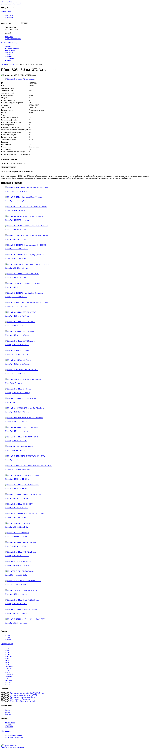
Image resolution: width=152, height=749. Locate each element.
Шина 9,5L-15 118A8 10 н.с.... (16, 249)
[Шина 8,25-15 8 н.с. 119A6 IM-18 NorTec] (21, 590)
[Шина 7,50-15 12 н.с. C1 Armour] (18, 360)
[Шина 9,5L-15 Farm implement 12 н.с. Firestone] (23, 197)
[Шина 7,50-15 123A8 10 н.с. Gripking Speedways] (24, 255)
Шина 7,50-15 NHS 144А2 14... (17, 412)
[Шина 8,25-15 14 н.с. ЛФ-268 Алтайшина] (22, 485)
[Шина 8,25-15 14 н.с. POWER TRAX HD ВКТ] (23, 494)
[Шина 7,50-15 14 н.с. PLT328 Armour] (20, 322)
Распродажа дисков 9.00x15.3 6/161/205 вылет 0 (28, 693)
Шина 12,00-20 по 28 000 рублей (22, 701)
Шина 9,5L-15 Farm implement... (17, 201)
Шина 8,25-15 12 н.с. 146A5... (16, 613)
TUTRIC (8, 668)
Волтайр (8, 682)
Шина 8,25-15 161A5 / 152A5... (17, 239)
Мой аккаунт (6, 731)
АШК (7, 678)
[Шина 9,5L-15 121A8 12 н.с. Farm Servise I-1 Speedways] (27, 264)
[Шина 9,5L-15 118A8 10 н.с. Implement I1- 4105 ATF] (25, 245)
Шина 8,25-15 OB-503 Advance (17, 565)
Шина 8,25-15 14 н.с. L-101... (16, 441)
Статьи (8, 60)
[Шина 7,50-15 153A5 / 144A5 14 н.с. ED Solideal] (24, 216)
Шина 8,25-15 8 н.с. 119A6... (16, 594)
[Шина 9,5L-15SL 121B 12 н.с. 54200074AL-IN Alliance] (26, 303)
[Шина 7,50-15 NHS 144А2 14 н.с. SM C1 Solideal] (24, 408)
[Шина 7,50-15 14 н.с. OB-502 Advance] (20, 542)
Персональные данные (14, 737)
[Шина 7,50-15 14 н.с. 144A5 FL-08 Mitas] (21, 427)
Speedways (9, 666)
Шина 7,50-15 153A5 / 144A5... (17, 220)
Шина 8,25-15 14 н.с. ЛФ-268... (17, 489)
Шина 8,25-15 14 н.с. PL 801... (16, 508)
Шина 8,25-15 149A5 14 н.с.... (16, 278)
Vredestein (9, 674)
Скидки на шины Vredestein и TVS (23, 695)
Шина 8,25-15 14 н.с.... (13, 402)
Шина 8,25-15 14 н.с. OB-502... (17, 556)
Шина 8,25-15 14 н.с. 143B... (16, 604)
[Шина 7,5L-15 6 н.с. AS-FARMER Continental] (23, 379)
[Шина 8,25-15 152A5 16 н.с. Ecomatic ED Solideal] (24, 514)
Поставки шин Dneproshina (20, 699)
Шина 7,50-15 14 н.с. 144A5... (16, 431)
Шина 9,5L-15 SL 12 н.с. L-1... (16, 527)
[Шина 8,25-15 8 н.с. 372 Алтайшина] (19, 79)
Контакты (9, 15)
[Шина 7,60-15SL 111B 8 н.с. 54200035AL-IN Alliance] (26, 207)
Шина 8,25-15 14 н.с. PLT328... (17, 335)
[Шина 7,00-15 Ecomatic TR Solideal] (19, 446)
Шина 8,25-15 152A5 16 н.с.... (16, 517)
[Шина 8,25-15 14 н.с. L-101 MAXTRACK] (22, 437)
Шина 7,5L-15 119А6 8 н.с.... (16, 373)
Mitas (7, 658)
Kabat (7, 652)
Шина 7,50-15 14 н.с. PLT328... (17, 316)
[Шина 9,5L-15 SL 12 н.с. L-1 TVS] (18, 523)
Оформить (9, 37)
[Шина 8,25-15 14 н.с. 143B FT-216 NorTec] (22, 600)
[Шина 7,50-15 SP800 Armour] (17, 533)
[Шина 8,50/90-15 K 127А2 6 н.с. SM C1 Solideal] (24, 418)
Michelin (8, 656)
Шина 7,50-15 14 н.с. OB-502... (17, 546)
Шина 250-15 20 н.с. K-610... (16, 584)
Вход (15, 43)
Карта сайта (9, 17)
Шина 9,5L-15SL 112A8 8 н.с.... (17, 191)
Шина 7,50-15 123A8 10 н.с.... (16, 258)
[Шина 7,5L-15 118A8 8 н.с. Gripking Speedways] (24, 293)
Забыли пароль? (7, 43)
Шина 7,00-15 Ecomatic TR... (16, 450)
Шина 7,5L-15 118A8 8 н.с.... (16, 297)
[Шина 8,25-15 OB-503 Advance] (17, 562)
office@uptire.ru (6, 11)
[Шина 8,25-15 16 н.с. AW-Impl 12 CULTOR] (22, 283)
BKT (7, 650)
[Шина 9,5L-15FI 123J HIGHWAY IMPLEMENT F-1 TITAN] (28, 466)
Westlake (8, 676)
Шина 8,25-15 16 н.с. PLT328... (17, 345)
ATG (7, 648)
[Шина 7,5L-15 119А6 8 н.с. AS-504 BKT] (21, 370)
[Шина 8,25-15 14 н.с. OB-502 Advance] (20, 552)
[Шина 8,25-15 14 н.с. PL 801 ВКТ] (18, 504)
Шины (11, 64)
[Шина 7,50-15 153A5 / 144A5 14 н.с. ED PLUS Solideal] (26, 226)
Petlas (7, 660)
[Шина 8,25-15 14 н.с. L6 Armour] (18, 389)
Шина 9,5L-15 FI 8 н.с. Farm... (16, 623)
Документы (9, 58)
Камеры (8, 639)
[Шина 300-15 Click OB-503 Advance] (19, 571)
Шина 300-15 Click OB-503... (16, 575)
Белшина (8, 680)
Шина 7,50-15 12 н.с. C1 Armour (17, 364)
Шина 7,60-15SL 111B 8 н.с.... (16, 210)
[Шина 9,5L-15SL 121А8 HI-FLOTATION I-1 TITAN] (25, 456)
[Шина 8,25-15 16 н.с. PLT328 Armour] (20, 341)
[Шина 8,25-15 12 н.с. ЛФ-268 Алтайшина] (22, 475)
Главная (8, 46)
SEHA (7, 664)
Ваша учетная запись (13, 39)
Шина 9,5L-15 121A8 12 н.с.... (16, 268)
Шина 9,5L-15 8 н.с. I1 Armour (16, 354)
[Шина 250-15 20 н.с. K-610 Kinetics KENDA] (23, 581)
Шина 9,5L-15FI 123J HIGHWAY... (18, 469)
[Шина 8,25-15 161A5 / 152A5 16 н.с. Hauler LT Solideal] (26, 235)
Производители (7, 644)
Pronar (7, 662)
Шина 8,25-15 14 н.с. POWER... (17, 498)
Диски (7, 637)
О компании (10, 50)
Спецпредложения (12, 48)
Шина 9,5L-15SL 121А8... (15, 460)
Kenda (7, 654)
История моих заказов (13, 735)
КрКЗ (7, 684)
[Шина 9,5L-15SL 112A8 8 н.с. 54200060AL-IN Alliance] (26, 187)
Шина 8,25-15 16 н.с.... (13, 287)
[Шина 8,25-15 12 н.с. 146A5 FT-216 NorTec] (22, 609)
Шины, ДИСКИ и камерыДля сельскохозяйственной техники (14, 3)
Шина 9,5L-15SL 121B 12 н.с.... (17, 306)
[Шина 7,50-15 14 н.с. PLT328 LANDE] (20, 312)
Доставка (8, 54)
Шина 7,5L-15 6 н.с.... (13, 383)
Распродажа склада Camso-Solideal (23, 697)
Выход (3, 741)
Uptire (7, 672)
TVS (7, 670)
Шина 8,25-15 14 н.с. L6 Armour (17, 393)
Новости (8, 56)
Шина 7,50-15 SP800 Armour (16, 537)
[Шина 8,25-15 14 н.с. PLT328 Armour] (20, 331)
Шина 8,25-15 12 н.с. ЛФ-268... (17, 479)
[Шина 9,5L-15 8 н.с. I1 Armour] (17, 350)
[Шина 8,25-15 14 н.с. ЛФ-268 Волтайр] (20, 398)
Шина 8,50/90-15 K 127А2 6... (16, 421)
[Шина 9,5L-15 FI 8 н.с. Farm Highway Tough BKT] (25, 619)
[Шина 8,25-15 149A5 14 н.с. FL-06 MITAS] (22, 274)
